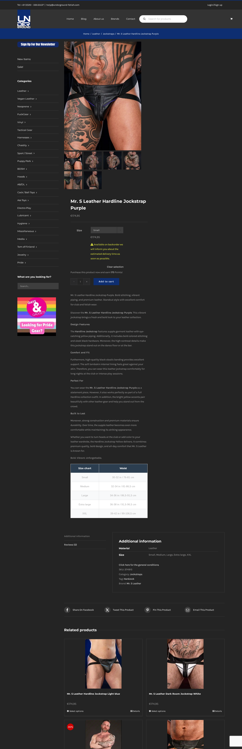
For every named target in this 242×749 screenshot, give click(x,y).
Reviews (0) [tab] (70, 544)
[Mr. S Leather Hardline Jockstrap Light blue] (103, 664)
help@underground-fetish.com (62, 5)
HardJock (129, 578)
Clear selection (115, 266)
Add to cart (106, 281)
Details (136, 711)
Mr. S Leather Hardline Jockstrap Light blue (93, 693)
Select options (76, 711)
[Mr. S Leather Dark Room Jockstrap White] (185, 664)
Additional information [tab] (77, 536)
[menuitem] (38, 91)
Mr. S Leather (134, 583)
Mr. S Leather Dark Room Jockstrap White (175, 693)
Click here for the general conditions (139, 564)
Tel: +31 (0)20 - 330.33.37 (30, 5)
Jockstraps (136, 574)
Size (79, 230)
